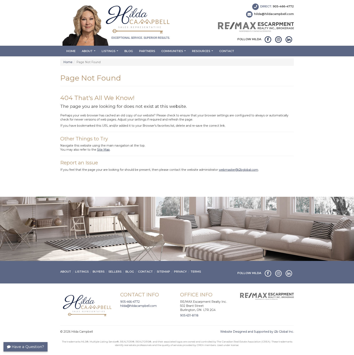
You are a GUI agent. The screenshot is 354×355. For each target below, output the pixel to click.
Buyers (98, 271)
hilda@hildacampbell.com (274, 14)
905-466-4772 (283, 6)
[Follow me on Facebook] (268, 39)
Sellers (114, 271)
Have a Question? (27, 347)
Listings (110, 52)
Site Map (103, 149)
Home (71, 51)
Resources (203, 52)
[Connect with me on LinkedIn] (289, 39)
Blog (128, 51)
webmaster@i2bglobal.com (238, 170)
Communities (174, 52)
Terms (196, 271)
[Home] (117, 24)
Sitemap (163, 271)
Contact (226, 51)
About (89, 52)
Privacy (180, 271)
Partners (147, 51)
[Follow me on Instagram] (278, 39)
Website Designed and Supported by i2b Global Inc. (257, 331)
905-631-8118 (189, 315)
